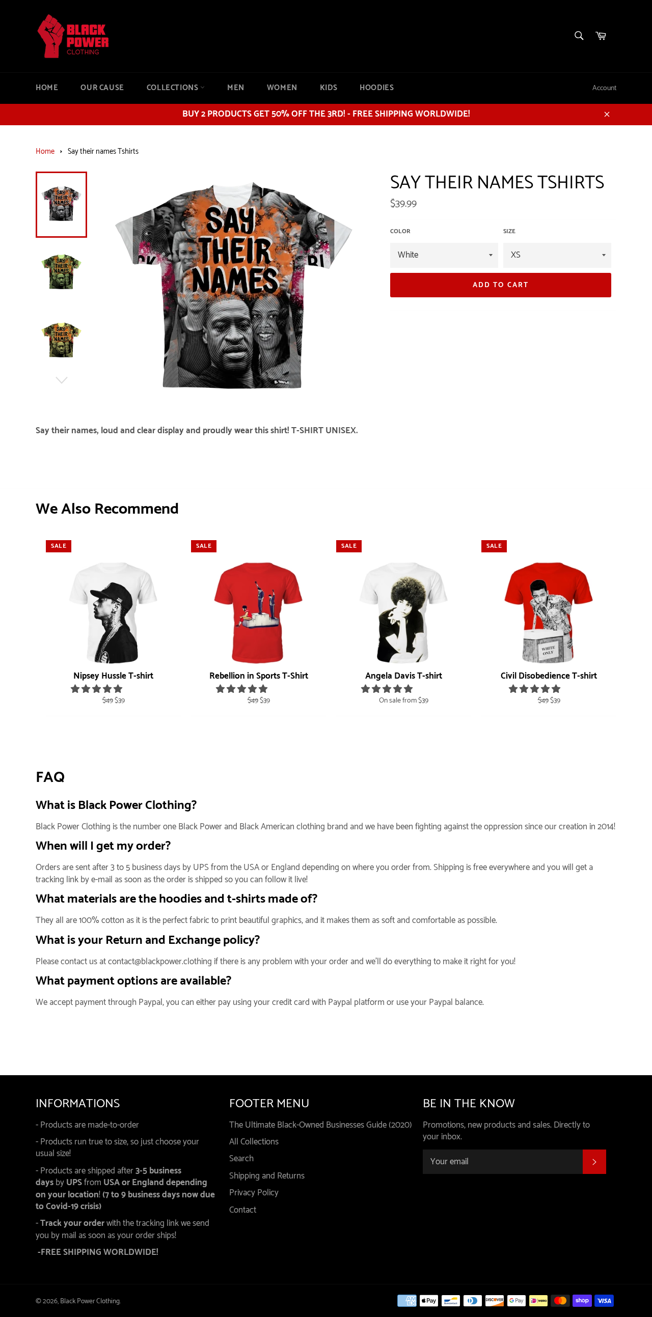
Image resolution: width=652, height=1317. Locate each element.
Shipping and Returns (267, 1176)
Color (400, 232)
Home (47, 88)
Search (241, 1159)
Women (282, 88)
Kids (328, 88)
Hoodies (377, 88)
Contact (242, 1210)
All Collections (254, 1142)
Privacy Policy (254, 1193)
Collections (173, 88)
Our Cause (102, 88)
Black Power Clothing (90, 1301)
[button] (97, 689)
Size (509, 232)
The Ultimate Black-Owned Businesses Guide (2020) (320, 1125)
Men (235, 88)
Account (604, 88)
